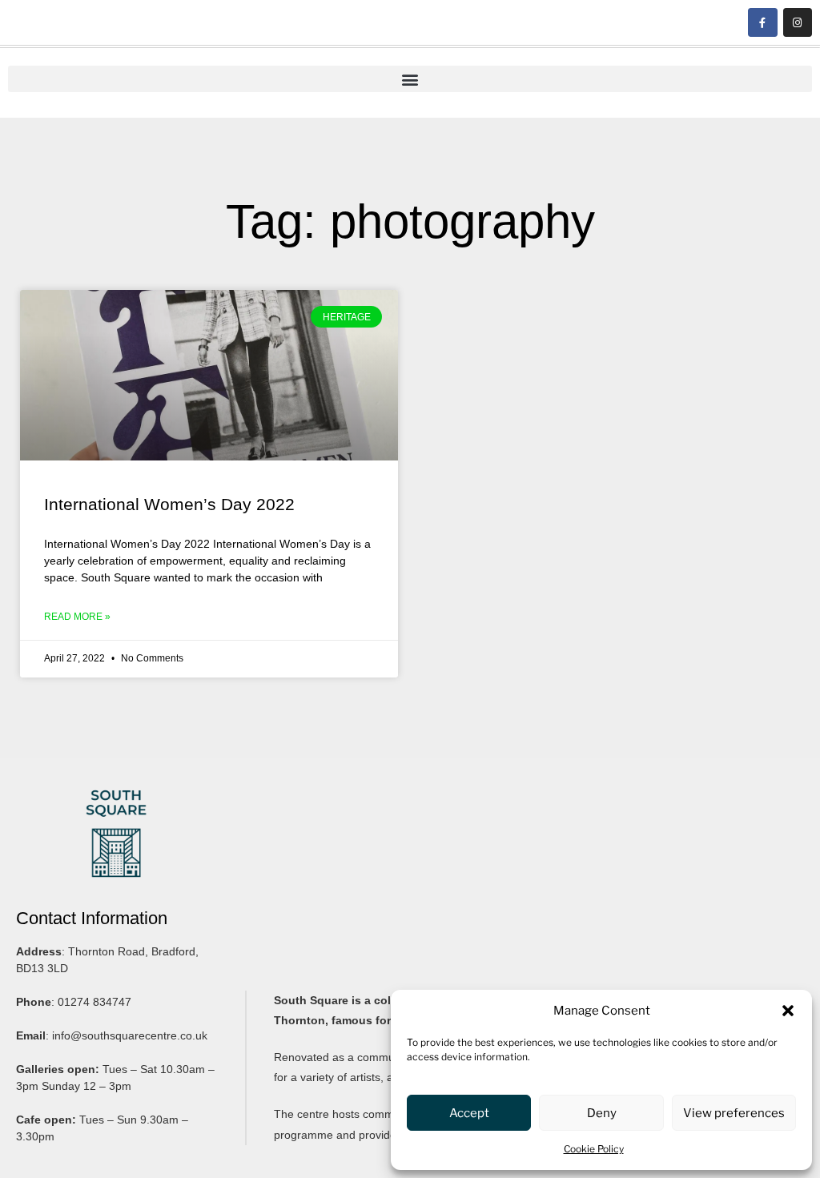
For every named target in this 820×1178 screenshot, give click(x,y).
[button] (788, 1011)
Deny (602, 1113)
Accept (469, 1113)
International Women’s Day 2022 (169, 504)
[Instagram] (797, 22)
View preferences (734, 1113)
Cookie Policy (594, 1149)
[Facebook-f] (762, 22)
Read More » (77, 616)
